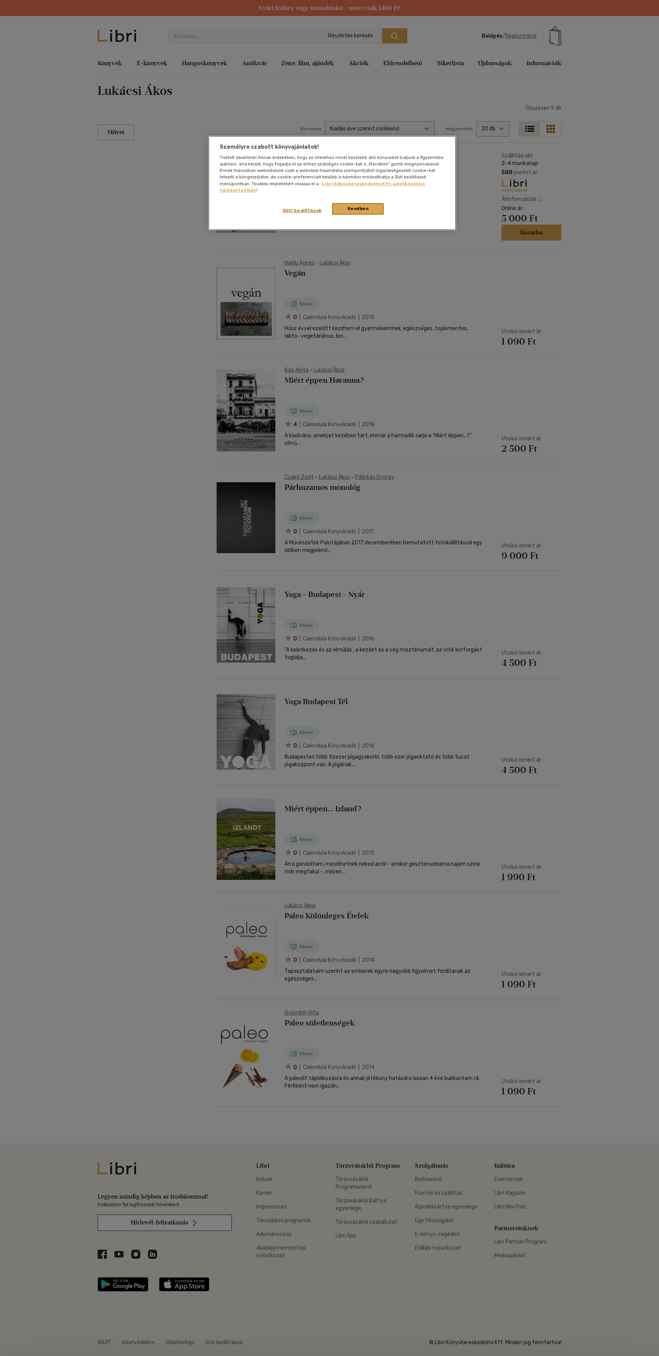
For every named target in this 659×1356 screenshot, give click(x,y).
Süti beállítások (302, 210)
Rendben (358, 208)
